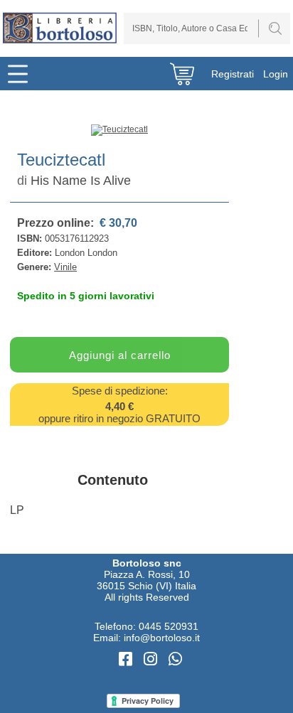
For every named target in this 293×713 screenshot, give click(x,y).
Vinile (65, 267)
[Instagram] (152, 659)
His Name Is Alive (81, 180)
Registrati (232, 74)
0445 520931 (168, 626)
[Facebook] (128, 659)
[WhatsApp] (175, 659)
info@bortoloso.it (162, 637)
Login (275, 74)
